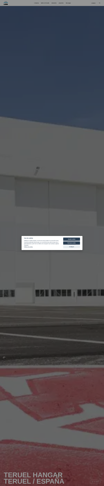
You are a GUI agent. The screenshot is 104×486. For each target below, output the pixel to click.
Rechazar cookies (72, 243)
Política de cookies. (28, 246)
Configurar (71, 246)
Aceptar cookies (71, 239)
